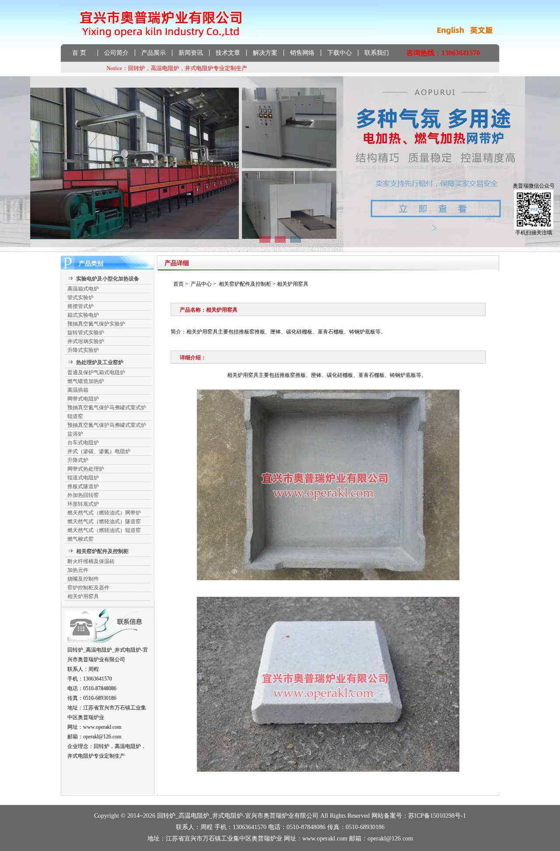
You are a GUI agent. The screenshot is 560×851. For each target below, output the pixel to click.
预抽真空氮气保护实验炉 (96, 324)
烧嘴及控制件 (83, 579)
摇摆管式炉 (80, 306)
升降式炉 (77, 460)
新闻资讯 (190, 53)
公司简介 (116, 53)
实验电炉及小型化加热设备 (107, 279)
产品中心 (201, 284)
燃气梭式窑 (80, 539)
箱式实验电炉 (83, 315)
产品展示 (153, 53)
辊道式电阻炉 (83, 478)
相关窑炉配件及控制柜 (245, 284)
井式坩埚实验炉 (85, 341)
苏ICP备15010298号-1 (437, 815)
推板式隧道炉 (83, 486)
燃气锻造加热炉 (85, 381)
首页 (178, 284)
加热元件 (77, 570)
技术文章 (228, 53)
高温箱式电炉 (83, 289)
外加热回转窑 (83, 495)
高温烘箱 (77, 390)
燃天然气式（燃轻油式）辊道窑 (104, 530)
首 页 (79, 53)
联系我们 (376, 53)
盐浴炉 (75, 434)
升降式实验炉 (83, 350)
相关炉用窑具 (83, 596)
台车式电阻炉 (83, 443)
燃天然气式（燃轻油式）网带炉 (104, 513)
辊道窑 (75, 416)
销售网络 (302, 53)
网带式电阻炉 (83, 399)
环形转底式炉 (83, 504)
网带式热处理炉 (85, 469)
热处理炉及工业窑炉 (99, 362)
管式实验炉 (80, 297)
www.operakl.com (102, 727)
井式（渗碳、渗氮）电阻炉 (98, 451)
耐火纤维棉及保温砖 (91, 561)
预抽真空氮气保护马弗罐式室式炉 (106, 407)
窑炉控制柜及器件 (88, 588)
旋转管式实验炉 (85, 333)
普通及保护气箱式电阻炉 (96, 372)
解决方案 (265, 53)
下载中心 (339, 53)
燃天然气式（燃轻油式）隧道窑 (104, 521)
